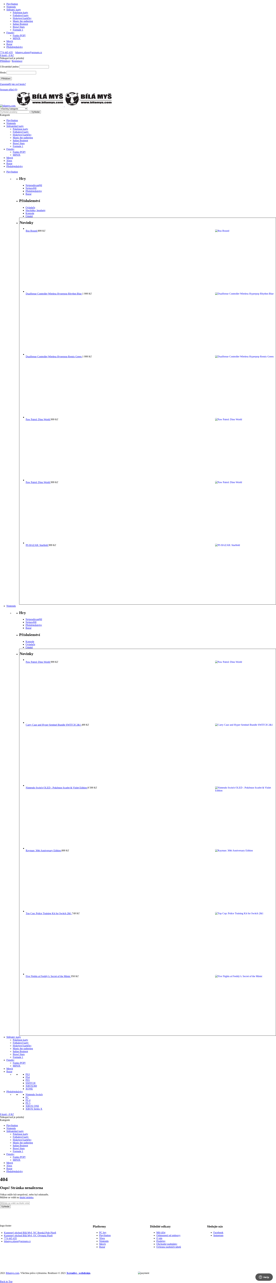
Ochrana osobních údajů (168, 1247)
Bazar (9, 44)
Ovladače (30, 207)
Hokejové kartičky (22, 18)
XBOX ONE (32, 1106)
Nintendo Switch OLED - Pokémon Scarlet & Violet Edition (57, 787)
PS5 (28, 1080)
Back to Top (6, 1281)
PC (27, 1097)
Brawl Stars (19, 27)
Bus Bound (32, 230)
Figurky (10, 32)
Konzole (30, 213)
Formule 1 (18, 29)
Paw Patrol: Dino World (38, 419)
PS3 (28, 1074)
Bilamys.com (12, 1273)
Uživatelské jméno (9, 66)
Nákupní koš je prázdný (12, 58)
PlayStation (12, 4)
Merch (9, 41)
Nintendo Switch (34, 1094)
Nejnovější (31, 188)
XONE (29, 1088)
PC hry (102, 1232)
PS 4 (28, 1100)
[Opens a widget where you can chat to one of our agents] (264, 1277)
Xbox (102, 1238)
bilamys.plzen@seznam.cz (28, 52)
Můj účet (160, 1232)
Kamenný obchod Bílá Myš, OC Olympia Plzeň (28, 1235)
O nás (159, 1238)
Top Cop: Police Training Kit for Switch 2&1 (49, 913)
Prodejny (160, 1241)
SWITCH (30, 1083)
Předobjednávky (14, 47)
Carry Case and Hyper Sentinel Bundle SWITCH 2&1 (53, 724)
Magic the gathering (23, 21)
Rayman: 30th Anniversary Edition (43, 850)
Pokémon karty (20, 12)
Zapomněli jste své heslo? (13, 84)
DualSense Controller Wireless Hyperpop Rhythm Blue (54, 293)
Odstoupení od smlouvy (168, 1235)
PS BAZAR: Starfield (37, 545)
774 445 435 (6, 52)
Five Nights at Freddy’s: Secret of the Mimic (48, 976)
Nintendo (11, 6)
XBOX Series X (34, 1108)
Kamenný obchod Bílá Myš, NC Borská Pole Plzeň (30, 1232)
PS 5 (28, 1103)
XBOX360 (31, 1086)
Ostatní (29, 216)
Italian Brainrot (20, 24)
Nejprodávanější (34, 185)
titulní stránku (26, 1197)
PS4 (28, 1077)
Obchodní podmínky (166, 1244)
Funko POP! (19, 35)
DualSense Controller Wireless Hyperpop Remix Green (54, 356)
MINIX (16, 38)
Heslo (3, 72)
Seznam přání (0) (8, 89)
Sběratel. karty (13, 9)
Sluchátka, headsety (36, 210)
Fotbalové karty (21, 15)
